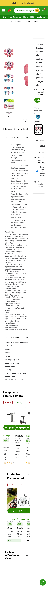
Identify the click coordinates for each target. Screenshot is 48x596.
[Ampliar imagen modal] (25, 121)
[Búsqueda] (37, 10)
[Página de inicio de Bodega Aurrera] (10, 10)
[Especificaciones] (26, 337)
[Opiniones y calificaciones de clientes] (26, 554)
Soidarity (39, 44)
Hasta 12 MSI (29, 16)
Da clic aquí (29, 3)
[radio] (38, 118)
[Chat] (43, 582)
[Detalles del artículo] (26, 137)
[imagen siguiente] (9, 116)
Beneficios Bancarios (12, 16)
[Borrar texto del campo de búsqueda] (33, 10)
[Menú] (4, 10)
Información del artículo (16, 129)
